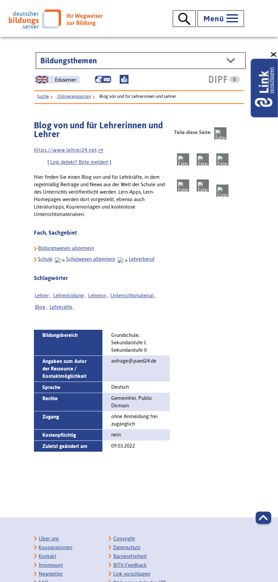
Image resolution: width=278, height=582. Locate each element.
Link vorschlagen (131, 574)
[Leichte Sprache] (124, 79)
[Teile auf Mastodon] (220, 133)
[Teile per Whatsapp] (222, 159)
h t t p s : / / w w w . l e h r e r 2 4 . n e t (65, 150)
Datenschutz (126, 547)
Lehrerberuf (142, 259)
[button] (263, 518)
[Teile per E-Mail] (203, 185)
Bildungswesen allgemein (66, 248)
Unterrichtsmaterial (132, 295)
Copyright (124, 538)
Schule (45, 259)
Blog (40, 307)
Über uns (49, 538)
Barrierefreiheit (130, 556)
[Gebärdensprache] (103, 79)
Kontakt (47, 556)
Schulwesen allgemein (90, 259)
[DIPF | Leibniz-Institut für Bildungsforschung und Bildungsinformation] (224, 79)
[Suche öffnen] (184, 18)
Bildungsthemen (68, 60)
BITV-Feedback (130, 565)
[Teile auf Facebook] (183, 159)
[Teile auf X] (203, 159)
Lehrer (42, 295)
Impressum (51, 565)
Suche (43, 96)
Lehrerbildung (68, 295)
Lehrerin (97, 295)
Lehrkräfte (60, 307)
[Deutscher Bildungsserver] (55, 18)
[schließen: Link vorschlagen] (274, 54)
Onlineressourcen (74, 96)
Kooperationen (55, 547)
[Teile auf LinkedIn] (183, 185)
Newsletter (51, 574)
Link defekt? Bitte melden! (79, 162)
